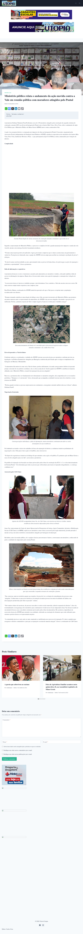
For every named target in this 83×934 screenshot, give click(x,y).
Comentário (6, 720)
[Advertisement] (41, 158)
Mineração (8, 92)
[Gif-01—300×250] (14, 775)
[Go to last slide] (4, 676)
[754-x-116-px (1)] (41, 19)
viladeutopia (9, 687)
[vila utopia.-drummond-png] (14, 848)
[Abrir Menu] (75, 3)
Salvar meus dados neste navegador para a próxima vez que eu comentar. (22, 746)
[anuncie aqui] (41, 32)
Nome (5, 742)
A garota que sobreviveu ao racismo (17, 684)
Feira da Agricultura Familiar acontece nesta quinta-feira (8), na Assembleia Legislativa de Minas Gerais (61, 687)
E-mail (45, 742)
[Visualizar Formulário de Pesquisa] (79, 3)
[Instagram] (43, 925)
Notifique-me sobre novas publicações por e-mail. (18, 754)
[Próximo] (78, 676)
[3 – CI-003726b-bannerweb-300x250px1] (14, 797)
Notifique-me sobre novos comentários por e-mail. (18, 750)
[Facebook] (40, 925)
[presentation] (21, 668)
